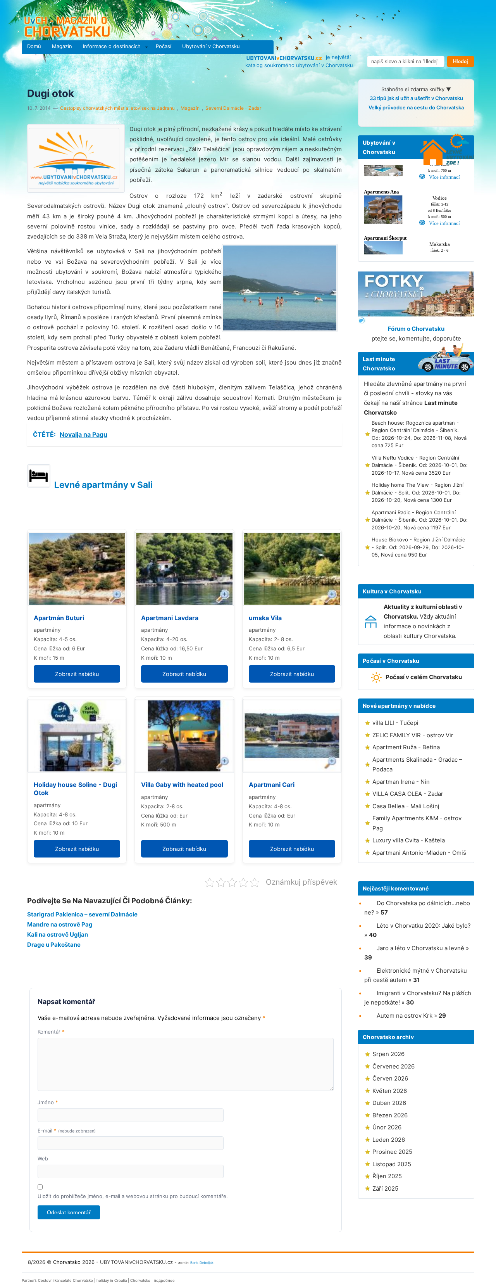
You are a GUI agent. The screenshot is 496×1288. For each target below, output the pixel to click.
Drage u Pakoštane (54, 944)
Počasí (163, 46)
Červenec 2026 (393, 1066)
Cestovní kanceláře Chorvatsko (65, 1280)
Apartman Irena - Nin (401, 781)
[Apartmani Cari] (292, 736)
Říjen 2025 (387, 1176)
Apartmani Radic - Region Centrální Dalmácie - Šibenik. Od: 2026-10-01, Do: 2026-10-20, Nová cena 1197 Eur (420, 520)
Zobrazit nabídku (77, 674)
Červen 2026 (390, 1078)
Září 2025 (385, 1188)
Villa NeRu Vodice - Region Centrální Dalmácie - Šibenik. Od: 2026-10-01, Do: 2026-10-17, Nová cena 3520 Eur (420, 465)
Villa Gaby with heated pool (182, 784)
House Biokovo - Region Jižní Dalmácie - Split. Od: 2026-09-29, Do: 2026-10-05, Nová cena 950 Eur (418, 547)
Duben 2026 (389, 1102)
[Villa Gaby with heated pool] (184, 736)
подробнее (164, 1280)
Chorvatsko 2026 (74, 1262)
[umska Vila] (292, 569)
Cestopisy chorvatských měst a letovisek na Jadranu (117, 108)
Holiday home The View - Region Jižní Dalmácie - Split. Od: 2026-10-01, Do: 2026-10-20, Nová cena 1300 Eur (417, 492)
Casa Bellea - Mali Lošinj (405, 806)
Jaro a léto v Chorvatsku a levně (420, 948)
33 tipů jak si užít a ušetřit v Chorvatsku (416, 98)
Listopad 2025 (391, 1164)
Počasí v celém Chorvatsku (424, 677)
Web (43, 1158)
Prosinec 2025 (392, 1151)
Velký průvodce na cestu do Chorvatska (416, 107)
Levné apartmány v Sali (103, 484)
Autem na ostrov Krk (404, 1015)
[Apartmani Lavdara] (184, 568)
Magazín (62, 46)
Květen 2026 (389, 1090)
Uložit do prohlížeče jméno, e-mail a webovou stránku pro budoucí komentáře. (133, 1196)
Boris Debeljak (202, 1262)
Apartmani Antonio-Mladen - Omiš (419, 852)
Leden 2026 (388, 1139)
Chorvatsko (140, 1280)
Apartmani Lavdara (169, 618)
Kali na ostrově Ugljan (57, 934)
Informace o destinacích (112, 46)
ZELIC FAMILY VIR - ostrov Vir (412, 735)
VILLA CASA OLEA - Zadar (407, 793)
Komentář (51, 1032)
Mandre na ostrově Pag (60, 924)
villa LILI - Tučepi (395, 722)
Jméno (48, 1102)
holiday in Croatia (111, 1280)
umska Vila (265, 618)
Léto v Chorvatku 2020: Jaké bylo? (424, 925)
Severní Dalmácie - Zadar (233, 108)
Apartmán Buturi (59, 618)
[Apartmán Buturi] (77, 568)
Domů (34, 46)
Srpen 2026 (388, 1054)
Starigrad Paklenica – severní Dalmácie (82, 914)
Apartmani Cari (271, 784)
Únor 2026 (386, 1127)
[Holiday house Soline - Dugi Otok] (77, 736)
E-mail (67, 1130)
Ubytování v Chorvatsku (211, 46)
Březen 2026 (390, 1115)
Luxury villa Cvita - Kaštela (408, 840)
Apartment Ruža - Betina (406, 747)
